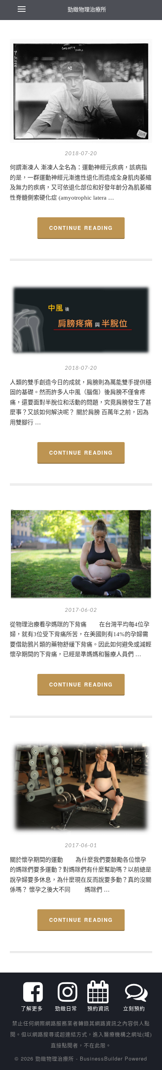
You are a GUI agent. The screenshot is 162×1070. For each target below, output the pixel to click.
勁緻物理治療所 (87, 9)
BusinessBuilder (101, 1058)
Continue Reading (81, 227)
